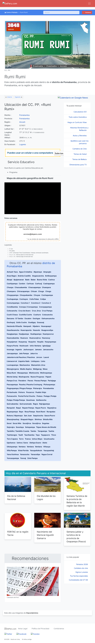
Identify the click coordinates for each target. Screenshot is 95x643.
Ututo (44, 443)
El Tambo (19, 318)
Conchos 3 (46, 303)
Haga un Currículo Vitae (77, 122)
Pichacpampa (49, 384)
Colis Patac (34, 299)
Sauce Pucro (49, 415)
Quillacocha (41, 400)
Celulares (88, 12)
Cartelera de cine (81, 568)
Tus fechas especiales (79, 576)
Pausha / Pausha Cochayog (30, 384)
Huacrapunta (26, 330)
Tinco (53, 435)
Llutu (43, 361)
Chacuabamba (21, 287)
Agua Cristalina (25, 272)
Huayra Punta (12, 346)
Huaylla (40, 342)
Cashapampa (49, 283)
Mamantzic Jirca (38, 365)
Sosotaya (20, 427)
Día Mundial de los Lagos (46, 498)
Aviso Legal (22, 628)
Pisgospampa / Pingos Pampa (19, 388)
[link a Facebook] (21, 634)
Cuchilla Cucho (25, 315)
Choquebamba (26, 295)
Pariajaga (52, 380)
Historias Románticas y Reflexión (79, 129)
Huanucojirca (35, 338)
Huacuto (36, 330)
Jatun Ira (34, 353)
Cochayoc (23, 299)
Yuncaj (23, 458)
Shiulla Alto (48, 419)
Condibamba (12, 307)
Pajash (48, 377)
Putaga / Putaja (50, 396)
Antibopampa (51, 276)
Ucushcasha (49, 439)
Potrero (21, 392)
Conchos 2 (35, 303)
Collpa (43, 299)
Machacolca (25, 365)
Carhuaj (38, 283)
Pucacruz (30, 392)
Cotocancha (12, 311)
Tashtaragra (12, 435)
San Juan (28, 415)
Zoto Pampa (32, 458)
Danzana (10, 318)
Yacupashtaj (48, 450)
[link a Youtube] (35, 634)
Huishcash (23, 346)
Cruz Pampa (47, 311)
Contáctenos (59, 628)
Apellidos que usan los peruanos (79, 142)
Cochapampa (47, 295)
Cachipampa (12, 283)
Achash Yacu (12, 272)
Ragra (35, 404)
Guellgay (32, 322)
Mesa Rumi (11, 373)
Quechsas (30, 400)
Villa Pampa (12, 450)
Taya (38, 435)
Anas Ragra (11, 276)
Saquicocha (38, 415)
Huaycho (32, 342)
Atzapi (9, 280)
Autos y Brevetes (80, 135)
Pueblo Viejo (41, 392)
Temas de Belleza (79, 159)
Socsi (9, 423)
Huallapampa (35, 334)
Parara (30, 380)
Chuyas (37, 295)
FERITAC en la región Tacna (17, 533)
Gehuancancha (48, 318)
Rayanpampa (12, 412)
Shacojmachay (13, 419)
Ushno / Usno (22, 443)
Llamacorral (12, 361)
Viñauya (46, 447)
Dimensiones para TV (78, 165)
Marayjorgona (13, 369)
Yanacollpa (35, 454)
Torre (21, 439)
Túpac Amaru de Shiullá (46, 427)
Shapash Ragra (27, 419)
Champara (46, 287)
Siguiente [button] (18, 97)
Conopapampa (45, 307)
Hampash (27, 326)
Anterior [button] (9, 97)
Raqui (18, 408)
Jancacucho (48, 349)
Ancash (22, 122)
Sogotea (45, 423)
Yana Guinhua (13, 454)
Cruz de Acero (24, 311)
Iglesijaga (46, 346)
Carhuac (30, 283)
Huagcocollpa (47, 330)
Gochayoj (11, 322)
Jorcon (39, 357)
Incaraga (10, 349)
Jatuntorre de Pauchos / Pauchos (21, 357)
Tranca (28, 439)
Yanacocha (24, 454)
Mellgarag (37, 369)
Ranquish (11, 408)
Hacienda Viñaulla (14, 326)
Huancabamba (13, 338)
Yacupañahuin (36, 450)
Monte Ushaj (12, 377)
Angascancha (38, 276)
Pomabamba (24, 115)
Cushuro (37, 315)
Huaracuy (46, 338)
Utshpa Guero (35, 443)
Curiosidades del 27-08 (78, 580)
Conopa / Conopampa (28, 307)
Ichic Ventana (35, 346)
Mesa (45, 369)
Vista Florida (23, 450)
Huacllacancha (13, 330)
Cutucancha (47, 315)
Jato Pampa (24, 353)
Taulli (20, 435)
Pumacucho (12, 396)
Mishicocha (34, 373)
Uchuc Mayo (37, 439)
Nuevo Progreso (37, 377)
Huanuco (24, 338)
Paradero (22, 380)
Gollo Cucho (21, 322)
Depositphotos (32, 613)
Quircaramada (26, 404)
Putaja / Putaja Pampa (16, 400)
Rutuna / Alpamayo (15, 415)
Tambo (33, 431)
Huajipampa (24, 334)
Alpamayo (38, 272)
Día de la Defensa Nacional (16, 498)
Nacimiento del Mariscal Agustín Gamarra (45, 535)
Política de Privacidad (40, 628)
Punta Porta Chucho (26, 396)
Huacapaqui (46, 326)
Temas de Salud (80, 154)
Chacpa (10, 287)
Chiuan (34, 291)
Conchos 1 (25, 303)
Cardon (22, 283)
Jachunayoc (28, 349)
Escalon (28, 318)
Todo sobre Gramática (78, 117)
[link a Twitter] (8, 634)
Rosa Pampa (30, 412)
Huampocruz (48, 334)
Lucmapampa (12, 365)
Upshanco (11, 443)
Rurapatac (51, 412)
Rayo (21, 412)
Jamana (38, 349)
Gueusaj (40, 322)
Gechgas (36, 318)
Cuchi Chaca (12, 315)
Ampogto (47, 272)
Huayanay (23, 342)
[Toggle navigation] (89, 3)
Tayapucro (45, 435)
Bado (27, 280)
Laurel (46, 357)
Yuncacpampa (13, 458)
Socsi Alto (17, 423)
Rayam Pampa (28, 408)
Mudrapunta (24, 377)
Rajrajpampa (44, 404)
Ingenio (18, 349)
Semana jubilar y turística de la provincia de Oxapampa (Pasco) (76, 536)
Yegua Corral (46, 454)
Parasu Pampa (40, 380)
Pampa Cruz (12, 380)
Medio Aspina (26, 369)
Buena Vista (42, 280)
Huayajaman (12, 342)
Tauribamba (29, 435)
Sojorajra (11, 427)
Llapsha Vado (24, 361)
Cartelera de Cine (79, 149)
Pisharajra (37, 388)
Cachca (51, 280)
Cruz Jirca (36, 311)
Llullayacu (35, 361)
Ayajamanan (18, 280)
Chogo (41, 291)
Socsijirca (27, 423)
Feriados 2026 (82, 564)
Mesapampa (22, 373)
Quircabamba (12, 404)
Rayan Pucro (40, 408)
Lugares (22, 144)
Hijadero (36, 326)
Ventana (22, 447)
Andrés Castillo (24, 276)
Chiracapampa (23, 291)
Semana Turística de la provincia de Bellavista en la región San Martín (77, 501)
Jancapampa (12, 353)
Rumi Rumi (40, 412)
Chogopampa (12, 295)
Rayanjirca (51, 408)
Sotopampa (30, 427)
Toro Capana (12, 439)
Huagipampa (12, 334)
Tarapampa (42, 431)
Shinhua (38, 419)
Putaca (39, 396)
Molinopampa (46, 373)
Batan (33, 280)
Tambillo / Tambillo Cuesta (18, 431)
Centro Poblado (12, 12)
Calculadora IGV (80, 112)
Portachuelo (12, 392)
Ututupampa (12, 447)
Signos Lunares (81, 572)
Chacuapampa (34, 287)
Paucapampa (12, 384)
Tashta (51, 431)
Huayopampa (50, 342)
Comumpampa (13, 303)
